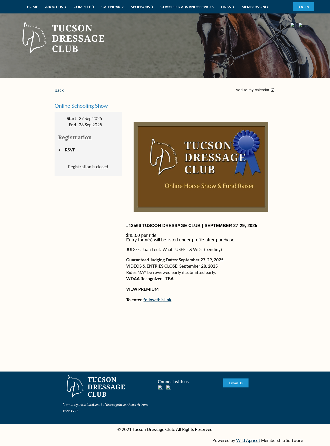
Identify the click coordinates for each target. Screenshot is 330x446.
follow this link (157, 299)
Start (71, 118)
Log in (303, 6)
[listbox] (255, 89)
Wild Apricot (248, 440)
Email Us (236, 383)
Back (59, 90)
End (72, 124)
